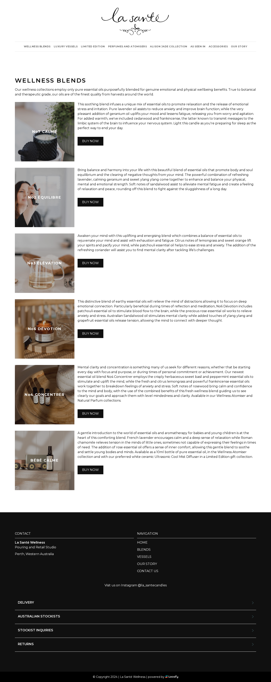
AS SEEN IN (198, 46)
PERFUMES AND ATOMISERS (127, 46)
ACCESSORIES (218, 46)
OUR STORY (239, 46)
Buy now (90, 141)
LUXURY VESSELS (66, 46)
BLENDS (144, 550)
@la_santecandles (152, 585)
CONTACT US (147, 571)
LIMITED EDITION (93, 46)
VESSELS (144, 557)
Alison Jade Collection (168, 46)
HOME (142, 542)
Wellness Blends (37, 46)
